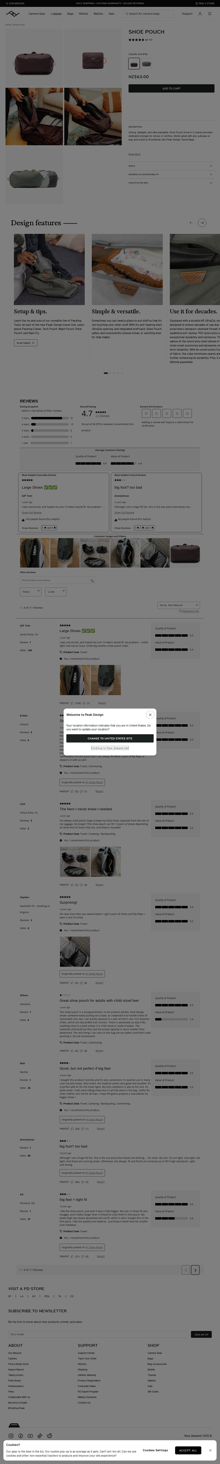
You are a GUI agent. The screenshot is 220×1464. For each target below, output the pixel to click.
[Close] (150, 714)
